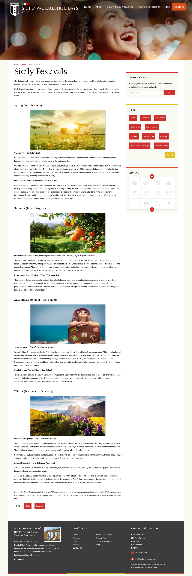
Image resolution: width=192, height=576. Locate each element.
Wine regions (152, 127)
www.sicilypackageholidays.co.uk (151, 564)
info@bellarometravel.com (144, 559)
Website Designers (149, 567)
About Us (76, 538)
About (99, 6)
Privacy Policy (101, 538)
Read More (19, 560)
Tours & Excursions (149, 6)
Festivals (145, 118)
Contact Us (77, 548)
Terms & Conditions (104, 535)
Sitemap (76, 545)
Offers (75, 541)
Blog (167, 6)
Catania (134, 136)
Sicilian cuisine (161, 145)
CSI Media (135, 567)
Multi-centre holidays (140, 145)
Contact (179, 6)
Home (87, 6)
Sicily (133, 118)
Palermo (164, 136)
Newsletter (160, 118)
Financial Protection (104, 541)
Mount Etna (149, 136)
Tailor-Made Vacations (120, 6)
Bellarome (135, 127)
